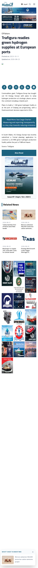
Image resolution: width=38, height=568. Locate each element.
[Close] (33, 552)
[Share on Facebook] (4, 87)
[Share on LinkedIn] (28, 87)
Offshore (6, 33)
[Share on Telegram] (33, 87)
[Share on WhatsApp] (22, 87)
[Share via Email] (16, 87)
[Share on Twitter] (10, 87)
